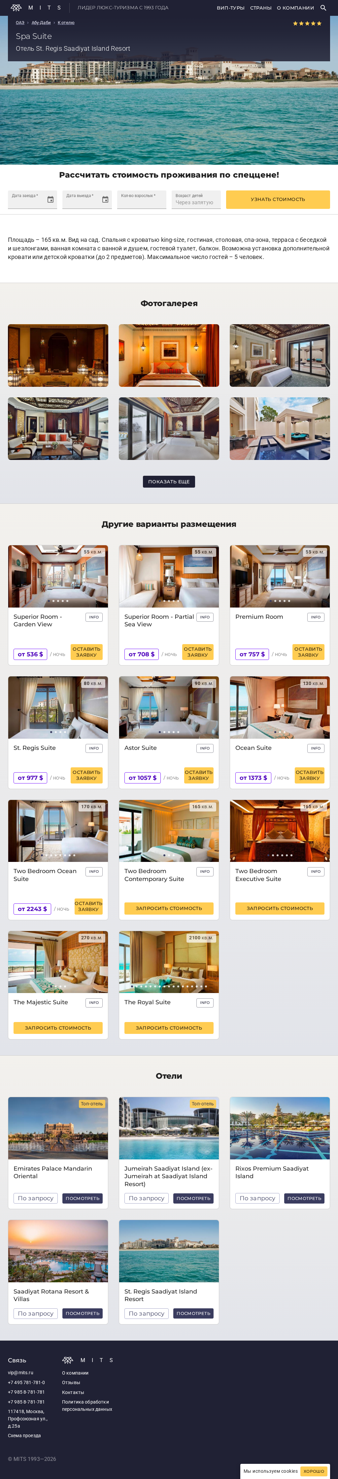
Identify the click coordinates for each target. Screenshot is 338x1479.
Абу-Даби (41, 22)
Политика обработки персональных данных (87, 1405)
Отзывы (71, 1382)
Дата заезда (25, 195)
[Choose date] (50, 199)
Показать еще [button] (169, 482)
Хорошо (314, 1471)
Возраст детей (189, 195)
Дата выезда (79, 195)
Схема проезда (24, 1435)
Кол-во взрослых (138, 195)
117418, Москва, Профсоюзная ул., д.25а (28, 1419)
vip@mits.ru (20, 1373)
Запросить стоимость (169, 908)
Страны (261, 8)
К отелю (66, 22)
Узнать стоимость (278, 199)
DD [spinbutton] (15, 202)
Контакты (73, 1392)
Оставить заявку (86, 652)
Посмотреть (82, 1198)
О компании (295, 8)
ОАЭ (20, 22)
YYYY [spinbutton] (38, 202)
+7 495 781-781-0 (26, 1382)
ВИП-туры (231, 8)
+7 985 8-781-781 (26, 1392)
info (94, 617)
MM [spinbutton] (24, 202)
